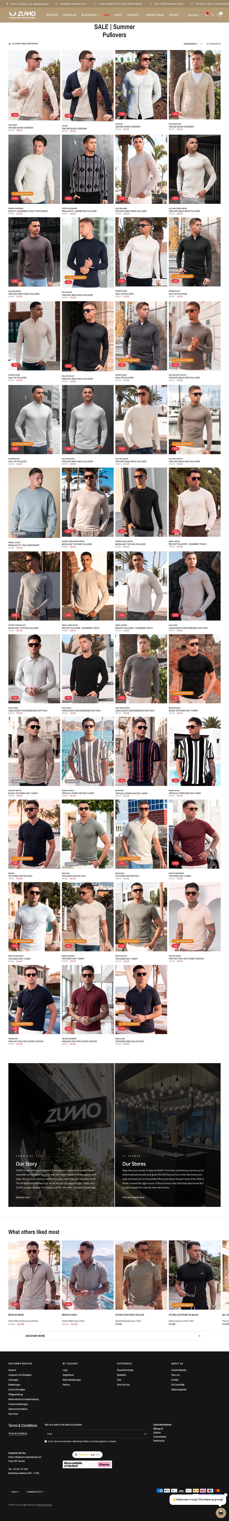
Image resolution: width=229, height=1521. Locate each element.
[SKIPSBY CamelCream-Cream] (88, 502)
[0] (218, 14)
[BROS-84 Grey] (88, 1275)
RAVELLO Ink (120, 1038)
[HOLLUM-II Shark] (34, 251)
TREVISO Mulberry (69, 1038)
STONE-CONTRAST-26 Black (183, 1314)
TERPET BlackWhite (69, 208)
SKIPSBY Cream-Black (17, 625)
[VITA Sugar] (34, 85)
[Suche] (212, 14)
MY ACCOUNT (70, 1363)
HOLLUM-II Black (68, 376)
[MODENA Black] (195, 668)
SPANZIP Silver (14, 459)
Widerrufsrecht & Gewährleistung (23, 1399)
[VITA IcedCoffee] (195, 84)
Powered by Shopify (44, 1504)
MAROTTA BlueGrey (16, 956)
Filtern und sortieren (25, 43)
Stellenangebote (178, 1389)
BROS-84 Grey (69, 1314)
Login (65, 1370)
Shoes (118, 15)
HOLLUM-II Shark (14, 291)
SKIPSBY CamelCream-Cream (73, 541)
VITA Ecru (119, 124)
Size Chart (13, 1414)
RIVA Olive (66, 873)
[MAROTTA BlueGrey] (34, 916)
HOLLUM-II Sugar (121, 459)
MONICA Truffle (68, 790)
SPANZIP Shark (121, 375)
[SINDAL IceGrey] (141, 586)
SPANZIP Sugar (14, 375)
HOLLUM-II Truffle (176, 459)
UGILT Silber (13, 708)
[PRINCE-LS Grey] (34, 503)
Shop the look (123, 1384)
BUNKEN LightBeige (15, 208)
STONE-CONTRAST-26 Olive (129, 1314)
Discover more (35, 1336)
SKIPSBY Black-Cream (124, 541)
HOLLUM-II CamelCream (178, 208)
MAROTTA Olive (121, 956)
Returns (66, 1384)
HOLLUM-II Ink (67, 292)
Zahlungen (13, 1379)
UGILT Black (66, 708)
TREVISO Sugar (175, 956)
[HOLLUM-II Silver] (88, 419)
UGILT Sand (173, 625)
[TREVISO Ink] (34, 999)
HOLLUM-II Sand (121, 208)
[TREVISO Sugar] (195, 916)
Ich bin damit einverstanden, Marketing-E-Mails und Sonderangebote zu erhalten (82, 1441)
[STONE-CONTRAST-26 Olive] (141, 1275)
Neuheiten (52, 15)
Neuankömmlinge (125, 1370)
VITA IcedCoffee (175, 124)
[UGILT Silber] (34, 668)
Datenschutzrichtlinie (17, 1409)
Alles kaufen (89, 15)
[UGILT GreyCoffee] (141, 668)
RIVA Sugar (119, 873)
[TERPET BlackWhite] (88, 169)
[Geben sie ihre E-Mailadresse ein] (144, 1434)
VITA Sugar (12, 125)
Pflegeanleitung (15, 1394)
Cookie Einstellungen (18, 1404)
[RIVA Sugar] (141, 834)
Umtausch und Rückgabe (20, 1375)
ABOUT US (177, 1363)
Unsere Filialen (155, 15)
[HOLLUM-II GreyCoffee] (195, 335)
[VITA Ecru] (141, 84)
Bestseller (69, 15)
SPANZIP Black (174, 291)
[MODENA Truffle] (34, 751)
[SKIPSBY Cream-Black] (34, 586)
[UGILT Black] (88, 668)
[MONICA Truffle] (88, 751)
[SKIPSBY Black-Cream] (141, 502)
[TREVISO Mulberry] (88, 999)
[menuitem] (52, 15)
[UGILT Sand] (195, 586)
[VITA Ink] (88, 85)
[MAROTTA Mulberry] (195, 834)
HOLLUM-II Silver (68, 459)
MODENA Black (174, 708)
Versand (12, 1370)
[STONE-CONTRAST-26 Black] (195, 1275)
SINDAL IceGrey (121, 625)
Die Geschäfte (177, 1384)
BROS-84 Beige (16, 1314)
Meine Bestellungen (72, 1379)
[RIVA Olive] (88, 834)
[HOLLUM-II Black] (88, 336)
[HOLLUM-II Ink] (88, 252)
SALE (106, 15)
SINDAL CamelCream (70, 625)
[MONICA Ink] (141, 751)
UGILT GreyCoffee (122, 708)
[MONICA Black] (195, 751)
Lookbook (132, 15)
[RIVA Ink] (34, 834)
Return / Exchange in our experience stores (156, 4)
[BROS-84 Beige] (34, 1275)
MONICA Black (174, 790)
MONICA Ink (119, 790)
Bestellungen (14, 1384)
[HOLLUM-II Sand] (141, 169)
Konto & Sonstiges (16, 1389)
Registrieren (68, 1375)
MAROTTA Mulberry (176, 873)
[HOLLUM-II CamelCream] (195, 169)
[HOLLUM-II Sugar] (141, 419)
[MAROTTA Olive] (141, 916)
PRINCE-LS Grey (14, 542)
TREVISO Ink (12, 1038)
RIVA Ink (11, 873)
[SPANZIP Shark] (141, 335)
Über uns (175, 1375)
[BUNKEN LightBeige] (34, 169)
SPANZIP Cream (121, 291)
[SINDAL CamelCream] (88, 586)
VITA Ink (65, 126)
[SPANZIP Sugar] (34, 335)
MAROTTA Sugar (68, 956)
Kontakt (174, 15)
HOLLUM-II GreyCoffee (177, 375)
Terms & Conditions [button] (17, 1433)
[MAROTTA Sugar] (88, 916)
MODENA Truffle (14, 790)
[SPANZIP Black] (195, 251)
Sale (119, 1379)
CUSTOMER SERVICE (20, 1363)
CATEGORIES (124, 1363)
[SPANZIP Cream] (141, 251)
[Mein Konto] (206, 14)
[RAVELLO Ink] (141, 999)
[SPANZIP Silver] (34, 419)
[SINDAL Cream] (195, 502)
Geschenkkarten (178, 1370)
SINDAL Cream (174, 541)
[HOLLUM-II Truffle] (195, 419)
